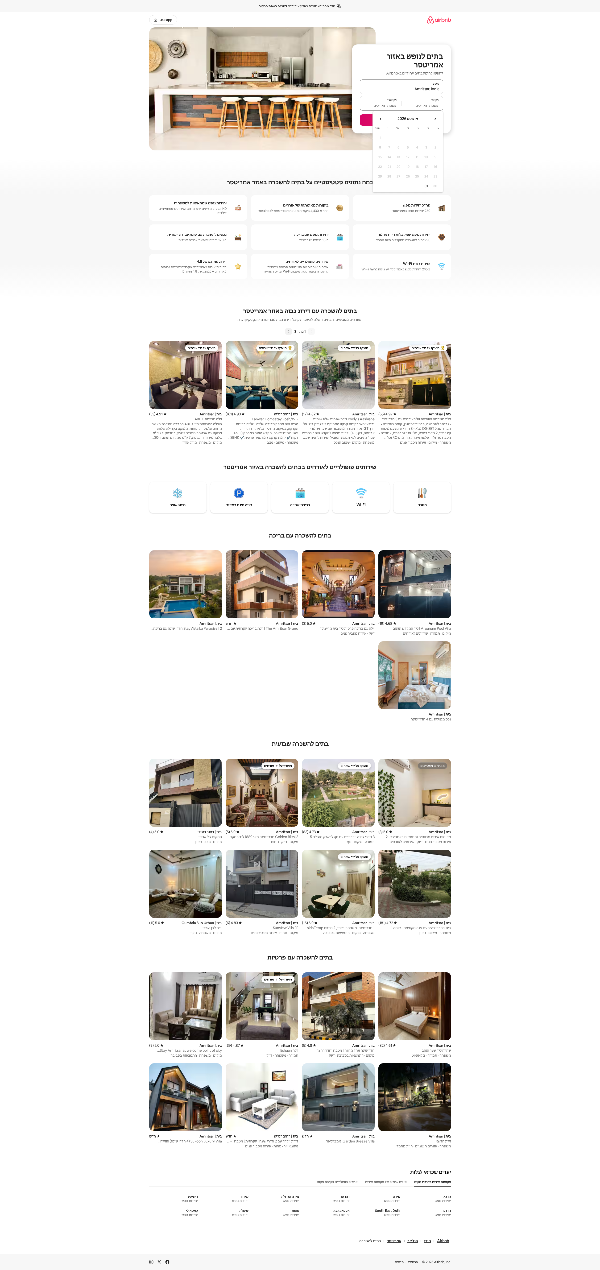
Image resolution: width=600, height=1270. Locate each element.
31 (426, 186)
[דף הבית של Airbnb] (439, 19)
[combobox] (401, 89)
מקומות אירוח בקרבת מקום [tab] (432, 1182)
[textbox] (422, 105)
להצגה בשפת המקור (273, 6)
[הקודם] (311, 331)
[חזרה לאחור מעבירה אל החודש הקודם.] (435, 118)
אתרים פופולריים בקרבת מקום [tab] (337, 1182)
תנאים (399, 1262)
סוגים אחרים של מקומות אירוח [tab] (386, 1182)
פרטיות (413, 1262)
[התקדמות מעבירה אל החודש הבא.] (380, 118)
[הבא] (288, 331)
